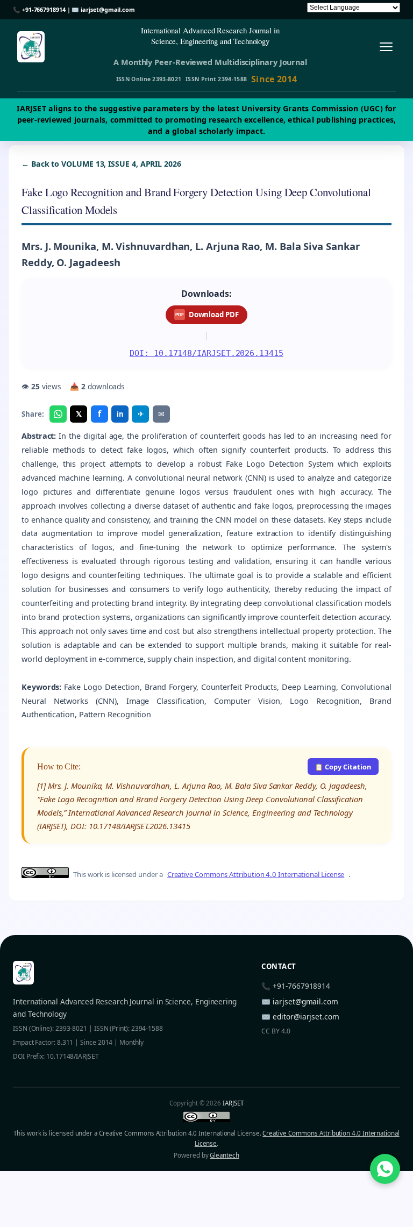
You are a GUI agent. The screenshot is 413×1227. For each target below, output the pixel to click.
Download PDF (206, 314)
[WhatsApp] (58, 414)
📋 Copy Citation (343, 767)
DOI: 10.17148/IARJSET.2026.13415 (206, 353)
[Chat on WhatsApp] (385, 1169)
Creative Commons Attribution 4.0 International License (256, 874)
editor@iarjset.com (306, 1016)
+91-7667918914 (44, 9)
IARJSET (233, 1103)
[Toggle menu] (386, 47)
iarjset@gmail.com (108, 9)
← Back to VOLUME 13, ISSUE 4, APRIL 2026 (101, 164)
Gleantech (224, 1155)
